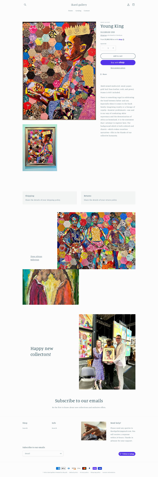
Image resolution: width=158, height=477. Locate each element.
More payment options (118, 68)
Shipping (103, 35)
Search (25, 428)
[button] (25, 4)
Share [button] (105, 74)
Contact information (109, 472)
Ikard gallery (51, 472)
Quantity (103, 43)
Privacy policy (84, 472)
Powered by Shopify (61, 472)
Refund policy (73, 472)
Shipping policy (95, 472)
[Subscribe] (60, 453)
